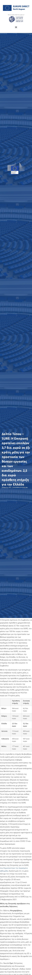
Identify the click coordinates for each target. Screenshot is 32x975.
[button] (16, 27)
